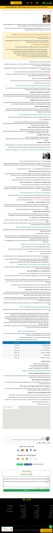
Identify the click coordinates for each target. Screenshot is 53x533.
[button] (37, 3)
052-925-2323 (24, 56)
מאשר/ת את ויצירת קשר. (42, 488)
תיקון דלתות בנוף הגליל (37, 251)
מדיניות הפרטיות (42, 488)
